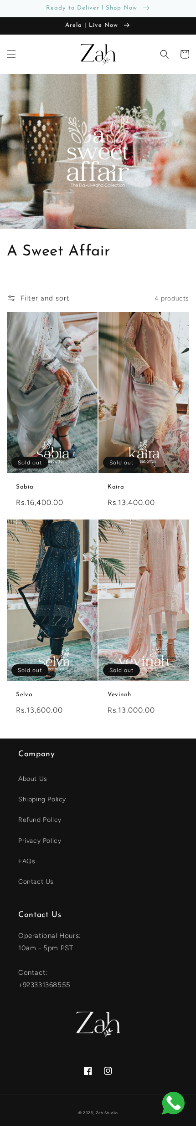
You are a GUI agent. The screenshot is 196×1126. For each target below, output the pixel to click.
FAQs (26, 861)
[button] (11, 54)
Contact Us (36, 882)
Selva (24, 695)
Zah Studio (107, 1113)
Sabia (24, 487)
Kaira (116, 487)
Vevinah (119, 695)
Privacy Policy (39, 841)
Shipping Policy (42, 799)
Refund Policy (40, 820)
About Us (32, 779)
